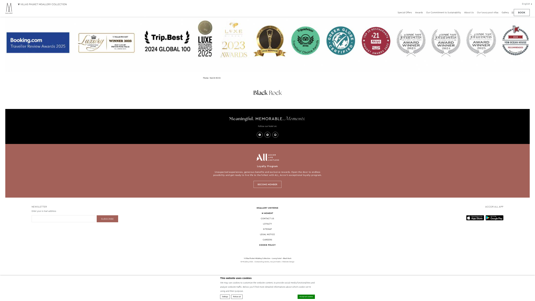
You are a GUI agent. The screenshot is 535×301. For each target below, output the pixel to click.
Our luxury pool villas (487, 12)
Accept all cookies (306, 297)
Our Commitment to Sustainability (443, 12)
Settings (225, 297)
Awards (419, 12)
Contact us (267, 218)
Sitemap (267, 229)
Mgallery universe (267, 208)
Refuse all (237, 297)
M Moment (267, 213)
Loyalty (267, 223)
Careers (267, 239)
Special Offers (405, 12)
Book (521, 12)
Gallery (505, 12)
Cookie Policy (267, 245)
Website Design (288, 261)
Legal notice (267, 234)
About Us (469, 12)
